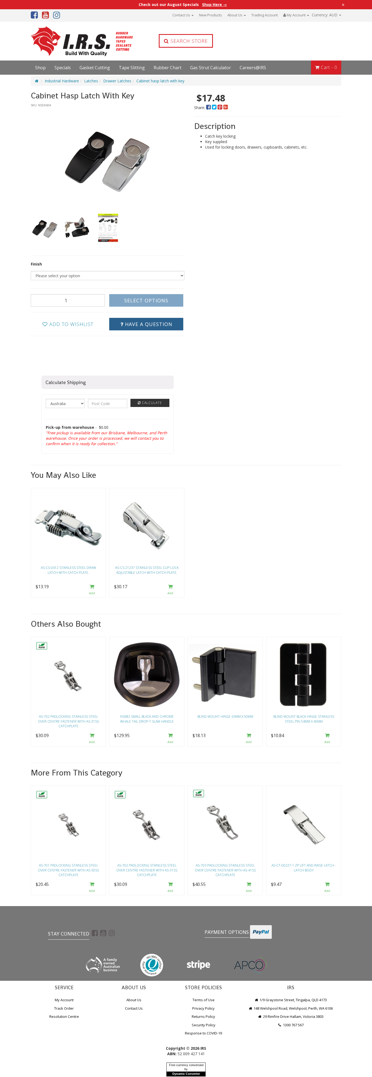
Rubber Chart (167, 68)
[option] (107, 158)
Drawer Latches (117, 80)
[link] (95, 933)
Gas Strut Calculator (210, 68)
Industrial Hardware (62, 80)
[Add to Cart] (92, 589)
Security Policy (203, 1024)
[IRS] (67, 41)
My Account (64, 999)
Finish (36, 264)
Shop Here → (214, 5)
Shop (40, 68)
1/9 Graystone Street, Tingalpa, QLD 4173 (293, 999)
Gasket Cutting (95, 68)
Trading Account (264, 15)
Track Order (64, 1008)
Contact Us (181, 15)
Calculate (151, 402)
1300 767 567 (293, 1024)
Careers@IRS (253, 68)
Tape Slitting (132, 68)
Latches (91, 80)
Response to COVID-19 (203, 1033)
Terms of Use (204, 999)
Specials (62, 68)
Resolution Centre (64, 1016)
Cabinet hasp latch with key (160, 80)
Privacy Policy (203, 1008)
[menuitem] (209, 107)
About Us (235, 15)
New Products (210, 15)
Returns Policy (203, 1016)
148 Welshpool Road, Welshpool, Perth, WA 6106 (293, 1008)
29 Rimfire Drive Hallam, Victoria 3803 (293, 1016)
